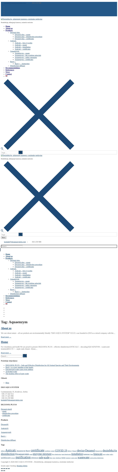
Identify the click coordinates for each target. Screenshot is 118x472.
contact (53, 451)
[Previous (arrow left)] (2, 470)
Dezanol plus (98, 451)
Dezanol (90, 450)
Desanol (74, 451)
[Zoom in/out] (2, 468)
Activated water (11, 372)
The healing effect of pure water (17, 374)
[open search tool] (37, 149)
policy (111, 454)
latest (91, 454)
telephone (58, 457)
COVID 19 (61, 450)
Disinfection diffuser (8, 440)
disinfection (8, 453)
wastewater (84, 457)
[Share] (6, 468)
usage (4, 411)
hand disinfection (66, 454)
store (54, 457)
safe (41, 457)
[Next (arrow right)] (4, 470)
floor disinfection (56, 454)
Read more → (6, 337)
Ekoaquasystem (22, 454)
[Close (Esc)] (9, 468)
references (34, 458)
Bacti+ (28, 451)
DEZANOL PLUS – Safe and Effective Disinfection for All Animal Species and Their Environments (42, 365)
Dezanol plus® (6, 409)
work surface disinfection (96, 457)
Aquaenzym (21, 451)
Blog (7, 383)
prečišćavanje (6, 458)
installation (77, 453)
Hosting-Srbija (22, 466)
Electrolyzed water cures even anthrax (19, 369)
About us (6, 328)
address (3, 451)
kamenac (86, 454)
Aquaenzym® (6, 432)
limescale (97, 454)
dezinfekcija (110, 450)
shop (51, 457)
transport (68, 457)
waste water (74, 457)
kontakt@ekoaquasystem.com (15, 3)
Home (4, 341)
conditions (47, 451)
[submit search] (20, 152)
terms (63, 458)
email (31, 454)
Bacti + (3, 436)
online (107, 454)
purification (23, 457)
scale (46, 457)
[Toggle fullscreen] (4, 468)
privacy (13, 457)
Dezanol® (4, 424)
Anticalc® (4, 428)
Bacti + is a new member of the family (19, 367)
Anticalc (10, 450)
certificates (6, 415)
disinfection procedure (10, 413)
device (81, 450)
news (104, 454)
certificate (37, 450)
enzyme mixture (42, 453)
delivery (70, 451)
